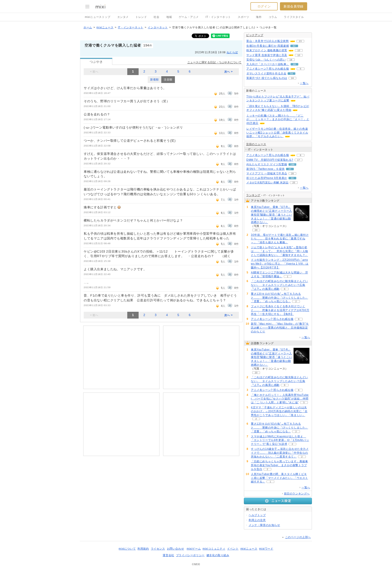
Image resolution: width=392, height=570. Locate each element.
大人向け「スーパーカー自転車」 (267, 64)
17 (298, 160)
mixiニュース (104, 27)
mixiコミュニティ (214, 548)
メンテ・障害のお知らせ (264, 525)
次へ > (228, 71)
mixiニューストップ (97, 17)
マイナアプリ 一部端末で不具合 (266, 173)
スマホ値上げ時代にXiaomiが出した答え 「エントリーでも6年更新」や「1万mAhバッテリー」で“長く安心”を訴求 (280, 440)
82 (294, 46)
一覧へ (304, 83)
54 (291, 73)
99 (294, 64)
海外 (259, 17)
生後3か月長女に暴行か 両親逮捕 (267, 45)
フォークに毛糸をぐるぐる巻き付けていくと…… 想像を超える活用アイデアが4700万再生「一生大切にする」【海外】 (280, 310)
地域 (169, 17)
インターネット (158, 27)
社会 (156, 17)
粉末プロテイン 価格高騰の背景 (266, 50)
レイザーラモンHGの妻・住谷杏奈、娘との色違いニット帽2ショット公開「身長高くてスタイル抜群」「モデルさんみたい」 (277, 132)
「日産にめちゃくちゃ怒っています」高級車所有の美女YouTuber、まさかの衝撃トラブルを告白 (279, 465)
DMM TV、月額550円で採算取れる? (269, 159)
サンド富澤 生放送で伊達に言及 (266, 55)
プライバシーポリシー (190, 555)
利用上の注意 (257, 520)
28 (292, 173)
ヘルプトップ (257, 515)
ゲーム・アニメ (189, 17)
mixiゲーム (194, 548)
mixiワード (266, 548)
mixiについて (127, 548)
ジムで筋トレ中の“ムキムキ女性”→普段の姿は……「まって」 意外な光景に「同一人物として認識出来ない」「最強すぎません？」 (279, 251)
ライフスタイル (294, 17)
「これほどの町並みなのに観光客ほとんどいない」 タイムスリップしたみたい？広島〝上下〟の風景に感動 (279, 285)
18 (290, 59)
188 (292, 164)
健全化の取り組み (217, 555)
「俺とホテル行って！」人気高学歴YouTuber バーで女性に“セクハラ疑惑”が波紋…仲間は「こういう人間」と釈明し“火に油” (280, 398)
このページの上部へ (298, 537)
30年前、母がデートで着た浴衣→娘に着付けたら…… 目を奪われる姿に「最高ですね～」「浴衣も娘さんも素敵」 (280, 238)
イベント (232, 548)
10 (298, 50)
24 (292, 78)
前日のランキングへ (297, 493)
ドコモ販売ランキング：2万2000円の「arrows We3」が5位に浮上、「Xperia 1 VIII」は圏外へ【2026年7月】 (280, 263)
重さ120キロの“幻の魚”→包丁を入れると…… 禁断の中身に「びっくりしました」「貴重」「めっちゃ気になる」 (279, 297)
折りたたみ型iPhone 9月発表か (266, 178)
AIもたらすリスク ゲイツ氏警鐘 (266, 164)
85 (290, 169)
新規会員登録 (294, 6)
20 (256, 230)
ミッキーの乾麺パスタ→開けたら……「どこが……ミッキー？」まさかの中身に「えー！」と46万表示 (277, 119)
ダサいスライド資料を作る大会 (266, 73)
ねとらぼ (232, 52)
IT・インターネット (218, 17)
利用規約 (143, 548)
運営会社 (168, 555)
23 (300, 41)
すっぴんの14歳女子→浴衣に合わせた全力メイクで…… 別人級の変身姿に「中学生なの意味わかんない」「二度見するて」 (280, 452)
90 (292, 178)
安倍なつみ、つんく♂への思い (266, 59)
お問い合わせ (175, 548)
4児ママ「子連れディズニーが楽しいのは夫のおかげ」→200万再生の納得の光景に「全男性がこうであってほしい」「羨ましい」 (279, 411)
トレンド (141, 17)
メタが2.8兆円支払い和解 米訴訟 (267, 182)
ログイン (264, 6)
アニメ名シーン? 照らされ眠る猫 (267, 68)
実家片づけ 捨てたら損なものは (266, 78)
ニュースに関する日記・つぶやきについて (214, 62)
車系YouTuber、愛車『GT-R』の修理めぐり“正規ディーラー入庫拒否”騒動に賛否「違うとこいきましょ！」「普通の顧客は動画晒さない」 (271, 214)
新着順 (154, 79)
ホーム (87, 27)
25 (293, 182)
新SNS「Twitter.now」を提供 (265, 169)
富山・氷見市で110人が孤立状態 (267, 41)
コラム (273, 17)
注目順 (168, 79)
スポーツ (243, 17)
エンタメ (123, 17)
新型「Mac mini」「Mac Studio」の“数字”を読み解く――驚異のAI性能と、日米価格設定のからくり (280, 327)
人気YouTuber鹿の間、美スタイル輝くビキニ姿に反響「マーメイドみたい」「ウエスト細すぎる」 (279, 478)
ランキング (253, 195)
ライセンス (158, 548)
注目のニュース (256, 144)
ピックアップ (254, 35)
